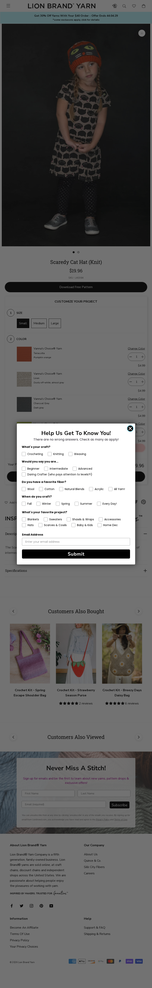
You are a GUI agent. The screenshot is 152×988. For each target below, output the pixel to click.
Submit (76, 554)
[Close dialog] (130, 428)
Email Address (32, 535)
